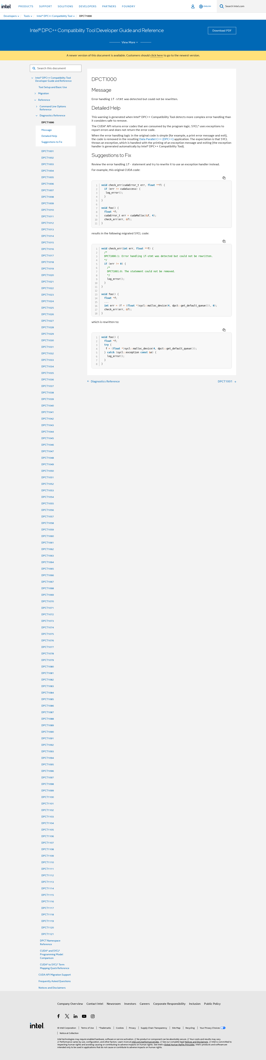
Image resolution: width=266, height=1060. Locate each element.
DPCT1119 (47, 921)
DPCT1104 (47, 823)
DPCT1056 (47, 510)
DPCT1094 (47, 758)
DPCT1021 (47, 281)
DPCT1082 (47, 679)
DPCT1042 (47, 418)
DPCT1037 (47, 386)
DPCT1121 (47, 934)
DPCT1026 (47, 314)
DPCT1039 (47, 399)
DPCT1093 (47, 751)
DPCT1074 (47, 627)
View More (128, 42)
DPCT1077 (47, 647)
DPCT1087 (47, 712)
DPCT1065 (47, 568)
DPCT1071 (47, 607)
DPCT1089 (47, 725)
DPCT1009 (47, 203)
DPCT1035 (47, 373)
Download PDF (222, 30)
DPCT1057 (47, 516)
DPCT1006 (47, 183)
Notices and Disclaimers (52, 987)
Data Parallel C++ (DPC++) (156, 139)
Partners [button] (109, 6)
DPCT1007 (47, 190)
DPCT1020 (47, 275)
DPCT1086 (47, 705)
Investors (130, 1004)
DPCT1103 (47, 816)
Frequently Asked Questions (55, 981)
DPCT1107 (47, 842)
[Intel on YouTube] (84, 1017)
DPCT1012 (47, 223)
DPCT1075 (47, 634)
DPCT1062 (47, 549)
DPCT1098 (47, 784)
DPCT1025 (47, 307)
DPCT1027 (47, 320)
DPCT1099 (47, 790)
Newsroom (114, 1004)
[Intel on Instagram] (93, 1017)
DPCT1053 (47, 490)
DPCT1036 (47, 379)
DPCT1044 (47, 431)
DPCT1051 (47, 477)
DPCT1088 (47, 718)
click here (156, 55)
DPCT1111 (47, 868)
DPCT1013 (47, 229)
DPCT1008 (47, 196)
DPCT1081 (47, 673)
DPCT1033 (47, 360)
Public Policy (212, 1004)
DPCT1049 (47, 464)
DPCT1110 (47, 862)
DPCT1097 (47, 777)
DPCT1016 (47, 249)
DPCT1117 (47, 908)
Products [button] (25, 6)
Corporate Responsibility (169, 1004)
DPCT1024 (47, 301)
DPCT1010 (47, 209)
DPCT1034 (47, 366)
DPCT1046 (47, 444)
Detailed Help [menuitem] (49, 136)
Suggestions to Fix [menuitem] (51, 142)
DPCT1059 (47, 529)
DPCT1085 (47, 699)
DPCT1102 (47, 810)
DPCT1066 (47, 575)
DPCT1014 (47, 236)
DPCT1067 (47, 581)
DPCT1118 (47, 914)
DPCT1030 (47, 340)
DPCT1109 (47, 855)
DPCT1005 (47, 177)
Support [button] (45, 6)
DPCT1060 (47, 536)
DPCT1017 (47, 255)
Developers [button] (87, 6)
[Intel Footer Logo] (37, 1025)
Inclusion (194, 1004)
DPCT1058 (47, 523)
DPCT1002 (47, 157)
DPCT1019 (47, 268)
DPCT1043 (47, 425)
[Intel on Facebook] (59, 1017)
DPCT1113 (47, 881)
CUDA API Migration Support (55, 974)
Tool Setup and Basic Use (53, 87)
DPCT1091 (47, 738)
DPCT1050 (47, 470)
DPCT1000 (47, 122)
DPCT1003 (47, 164)
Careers (145, 1004)
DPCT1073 (47, 621)
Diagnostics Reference (52, 115)
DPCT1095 (47, 764)
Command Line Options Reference (53, 108)
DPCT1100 (47, 797)
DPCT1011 (47, 216)
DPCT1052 (47, 484)
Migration (43, 93)
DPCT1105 (47, 829)
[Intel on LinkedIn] (76, 1017)
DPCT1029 (47, 333)
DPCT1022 (47, 288)
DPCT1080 (47, 666)
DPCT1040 (47, 405)
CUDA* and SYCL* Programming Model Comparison (51, 954)
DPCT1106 (47, 836)
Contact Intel (94, 1004)
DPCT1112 (47, 875)
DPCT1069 (47, 594)
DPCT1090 (47, 731)
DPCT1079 (47, 660)
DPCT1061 (47, 542)
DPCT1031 (47, 347)
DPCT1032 (47, 353)
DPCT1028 (47, 327)
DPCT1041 (47, 412)
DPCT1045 (47, 438)
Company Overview (70, 1004)
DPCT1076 (47, 640)
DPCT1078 (47, 653)
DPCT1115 (47, 895)
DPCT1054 (47, 497)
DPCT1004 (47, 170)
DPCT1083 (47, 686)
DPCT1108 (47, 849)
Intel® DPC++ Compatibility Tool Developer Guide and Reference (53, 79)
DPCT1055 (47, 503)
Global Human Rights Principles (179, 1044)
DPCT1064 (47, 562)
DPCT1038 (47, 392)
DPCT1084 (47, 692)
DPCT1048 (47, 457)
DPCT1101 (47, 803)
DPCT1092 (47, 744)
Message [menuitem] (46, 130)
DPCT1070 (47, 601)
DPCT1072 (47, 614)
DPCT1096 (47, 771)
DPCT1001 (47, 151)
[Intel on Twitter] (67, 1017)
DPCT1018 (47, 262)
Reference (44, 99)
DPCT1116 (47, 901)
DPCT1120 (47, 927)
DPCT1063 (47, 555)
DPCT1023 (47, 294)
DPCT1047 (47, 451)
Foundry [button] (128, 6)
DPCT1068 (47, 588)
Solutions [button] (65, 6)
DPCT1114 (47, 888)
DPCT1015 (47, 242)
